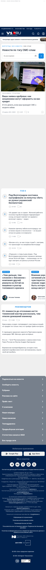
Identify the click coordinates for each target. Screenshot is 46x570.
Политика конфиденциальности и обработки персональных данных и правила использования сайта (23, 531)
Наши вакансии (9, 418)
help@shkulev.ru (27, 494)
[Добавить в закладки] (42, 112)
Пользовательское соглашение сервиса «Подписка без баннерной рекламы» (23, 527)
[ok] (23, 464)
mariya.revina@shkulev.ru (16, 503)
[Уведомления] (38, 34)
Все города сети (9, 440)
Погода (29, 28)
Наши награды (8, 413)
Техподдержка (8, 424)
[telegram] (12, 464)
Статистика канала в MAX (13, 435)
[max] (28, 464)
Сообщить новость (10, 385)
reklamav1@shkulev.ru (23, 508)
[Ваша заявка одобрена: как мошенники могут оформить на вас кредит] (23, 76)
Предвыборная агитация (13, 429)
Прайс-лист (7, 401)
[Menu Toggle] (2, 34)
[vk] (17, 464)
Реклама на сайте (9, 396)
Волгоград (6, 46)
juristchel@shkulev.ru (23, 492)
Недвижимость (7, 28)
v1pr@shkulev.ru (35, 514)
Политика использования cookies (23, 520)
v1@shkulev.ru (32, 489)
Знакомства (20, 28)
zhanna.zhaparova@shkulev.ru (16, 500)
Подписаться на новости (13, 379)
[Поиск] (33, 34)
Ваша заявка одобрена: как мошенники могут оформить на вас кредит (21, 99)
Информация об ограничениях (23, 517)
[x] (34, 464)
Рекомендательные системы (23, 523)
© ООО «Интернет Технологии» (23, 556)
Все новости (17, 46)
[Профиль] (43, 34)
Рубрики (6, 390)
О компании (7, 407)
